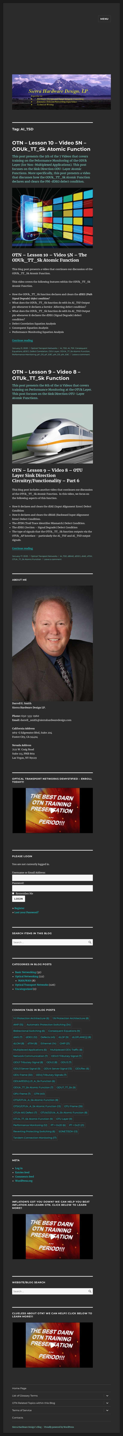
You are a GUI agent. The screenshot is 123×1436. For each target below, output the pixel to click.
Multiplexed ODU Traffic (66, 1049)
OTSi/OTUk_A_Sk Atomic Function (35, 1100)
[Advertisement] (62, 51)
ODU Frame (23, 1074)
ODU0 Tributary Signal (66, 1056)
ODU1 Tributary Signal (28, 1062)
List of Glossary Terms (25, 1395)
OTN (39, 1093)
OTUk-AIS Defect (25, 1112)
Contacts (17, 1417)
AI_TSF (71, 348)
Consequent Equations (64, 1030)
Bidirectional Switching (29, 1030)
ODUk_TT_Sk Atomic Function (75, 351)
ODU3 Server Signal (26, 1068)
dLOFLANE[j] (81, 1037)
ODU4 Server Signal (58, 1068)
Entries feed (22, 1172)
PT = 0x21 (76, 1125)
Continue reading (22, 340)
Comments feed (24, 1176)
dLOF (63, 1037)
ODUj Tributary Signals (51, 1074)
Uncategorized (24, 988)
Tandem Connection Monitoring (35, 1137)
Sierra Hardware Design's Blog (27, 1427)
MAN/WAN (24, 980)
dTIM (89, 556)
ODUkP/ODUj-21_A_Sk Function (34, 1081)
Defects (48, 1037)
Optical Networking (26, 976)
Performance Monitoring (24, 354)
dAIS (17, 1037)
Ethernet (48, 1043)
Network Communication (30, 1056)
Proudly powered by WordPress (59, 1427)
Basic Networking (25, 972)
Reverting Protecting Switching (34, 1131)
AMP (18, 1024)
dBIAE (71, 556)
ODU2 (51, 1062)
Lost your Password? (26, 912)
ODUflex (82, 1068)
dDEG (26, 351)
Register (19, 908)
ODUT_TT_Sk (66, 1087)
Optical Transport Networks (44, 348)
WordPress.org (24, 1180)
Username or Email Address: (29, 872)
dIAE (84, 556)
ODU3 (66, 1062)
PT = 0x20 (58, 1125)
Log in (19, 1168)
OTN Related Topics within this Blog (33, 1403)
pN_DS (56, 354)
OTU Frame (73, 1106)
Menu (104, 19)
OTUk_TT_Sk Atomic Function (26, 559)
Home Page (19, 1388)
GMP (65, 1043)
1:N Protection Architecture (71, 1018)
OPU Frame (22, 1093)
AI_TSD (63, 348)
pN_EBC (65, 354)
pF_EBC (48, 354)
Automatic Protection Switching (49, 1024)
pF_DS (40, 354)
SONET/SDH (68, 1131)
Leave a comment (81, 354)
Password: (18, 883)
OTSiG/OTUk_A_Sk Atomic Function (37, 1106)
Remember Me (24, 893)
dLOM (18, 1043)
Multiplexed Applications (30, 1049)
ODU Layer (54, 351)
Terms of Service (22, 1410)
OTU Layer (64, 1118)
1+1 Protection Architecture (31, 1018)
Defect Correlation (39, 351)
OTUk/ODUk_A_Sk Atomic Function (63, 1112)
